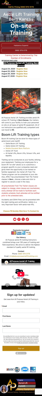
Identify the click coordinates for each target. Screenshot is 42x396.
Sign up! (21, 348)
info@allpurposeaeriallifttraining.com (23, 256)
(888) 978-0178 (24, 254)
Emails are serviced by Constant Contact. (27, 342)
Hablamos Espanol (21, 45)
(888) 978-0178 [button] (21, 50)
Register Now (22, 69)
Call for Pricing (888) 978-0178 (21, 7)
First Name (6, 316)
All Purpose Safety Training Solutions (18, 392)
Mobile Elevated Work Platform (18, 148)
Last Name (6, 326)
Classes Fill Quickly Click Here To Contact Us (21, 211)
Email (4, 306)
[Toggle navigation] (37, 3)
